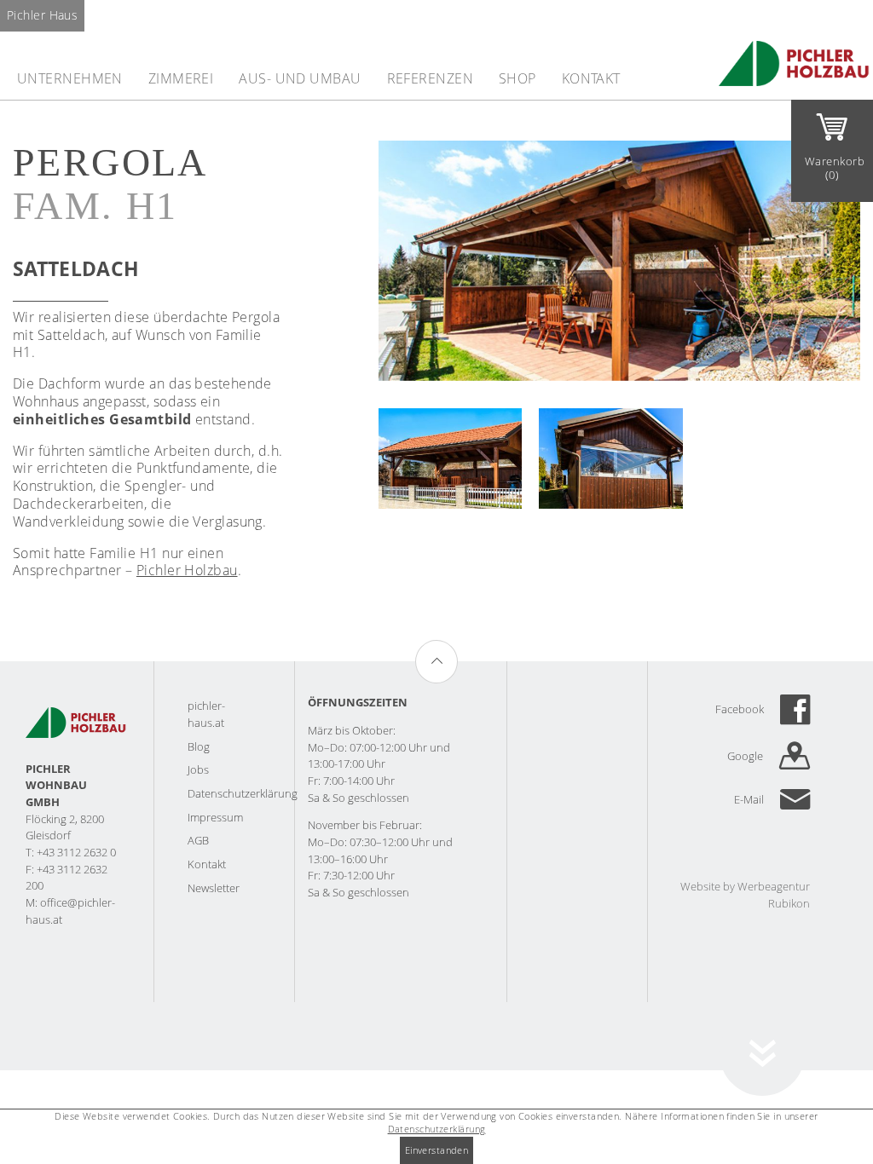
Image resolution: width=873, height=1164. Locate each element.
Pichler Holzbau (187, 570)
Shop (517, 78)
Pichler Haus (42, 15)
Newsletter (214, 888)
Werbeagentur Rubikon (773, 895)
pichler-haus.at (206, 714)
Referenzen (430, 78)
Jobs (198, 769)
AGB (198, 840)
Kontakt (591, 78)
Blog (199, 746)
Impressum (215, 817)
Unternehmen (70, 78)
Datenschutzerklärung (243, 793)
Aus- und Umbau (300, 78)
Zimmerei (181, 78)
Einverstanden (437, 1150)
